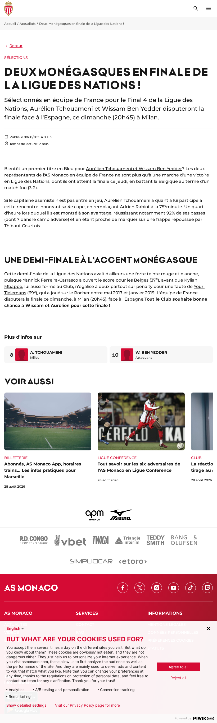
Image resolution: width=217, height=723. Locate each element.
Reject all (178, 677)
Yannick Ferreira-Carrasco (50, 280)
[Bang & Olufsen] (184, 540)
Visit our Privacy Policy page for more (87, 705)
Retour (16, 45)
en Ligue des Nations (26, 181)
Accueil (10, 24)
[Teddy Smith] (156, 540)
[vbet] (70, 540)
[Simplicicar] (91, 561)
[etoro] (133, 561)
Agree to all (178, 667)
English (13, 628)
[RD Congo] (34, 540)
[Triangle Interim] (127, 540)
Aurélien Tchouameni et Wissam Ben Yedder (134, 168)
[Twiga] (100, 540)
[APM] (94, 514)
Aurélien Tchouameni (127, 200)
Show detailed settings (26, 705)
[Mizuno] (121, 514)
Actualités (27, 24)
